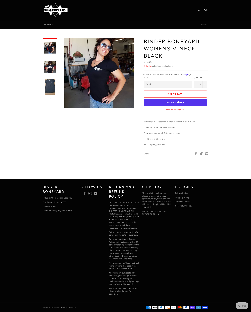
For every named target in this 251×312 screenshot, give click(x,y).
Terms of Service (182, 201)
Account (204, 25)
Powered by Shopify (68, 307)
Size (146, 78)
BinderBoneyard (55, 307)
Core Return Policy (183, 206)
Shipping (148, 66)
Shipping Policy (182, 197)
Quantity (198, 78)
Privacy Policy (181, 193)
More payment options (175, 109)
